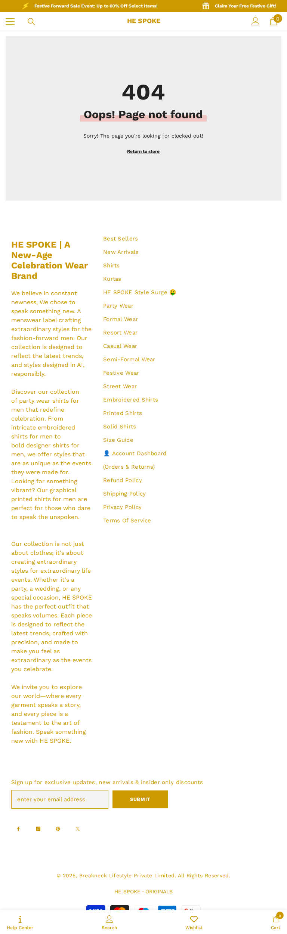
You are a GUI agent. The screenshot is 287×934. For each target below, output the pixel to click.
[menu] (10, 21)
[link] (109, 922)
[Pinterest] (58, 829)
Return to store (143, 151)
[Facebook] (18, 829)
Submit (140, 799)
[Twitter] (78, 829)
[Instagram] (38, 829)
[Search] (31, 21)
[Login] (255, 21)
